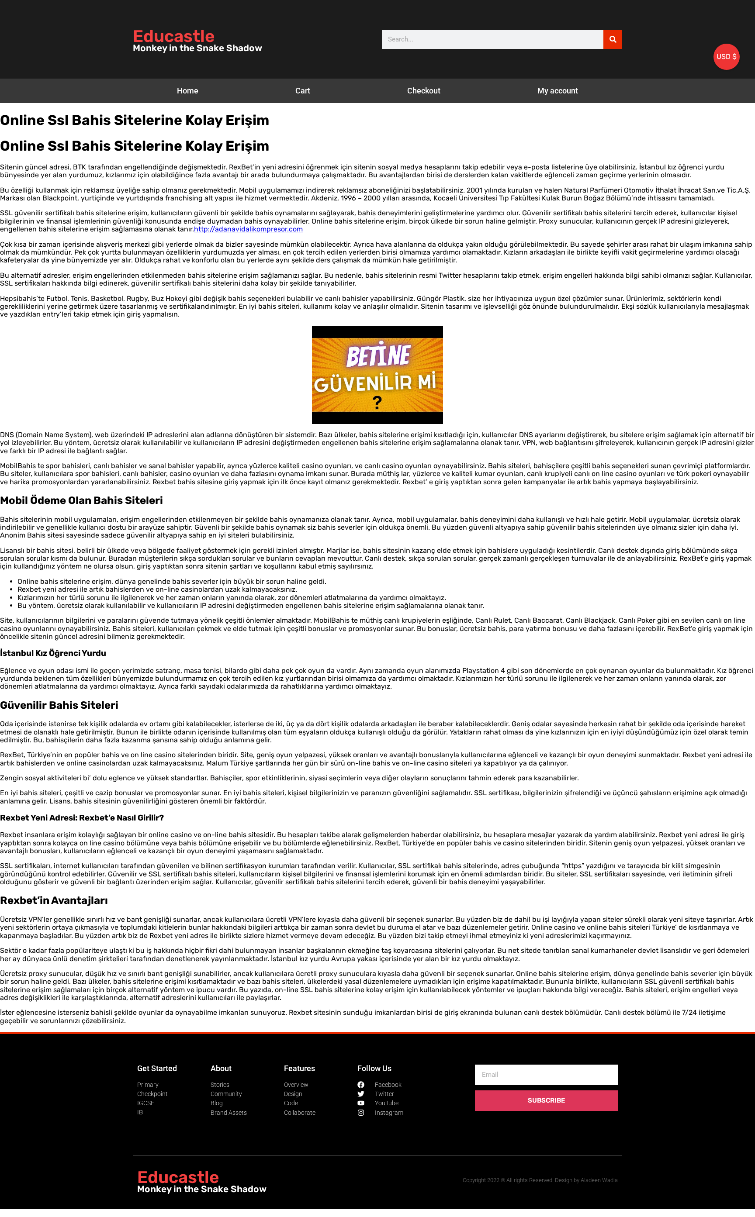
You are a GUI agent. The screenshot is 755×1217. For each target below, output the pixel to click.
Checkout (423, 90)
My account (557, 90)
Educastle (174, 36)
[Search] (612, 39)
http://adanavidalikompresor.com (248, 229)
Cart (302, 90)
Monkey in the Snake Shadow (197, 48)
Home (187, 90)
